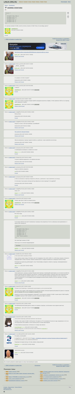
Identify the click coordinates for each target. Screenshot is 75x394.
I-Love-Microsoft (18, 327)
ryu (15, 171)
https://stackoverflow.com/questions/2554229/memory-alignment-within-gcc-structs (32, 52)
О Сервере (5, 387)
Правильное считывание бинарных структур (52, 378)
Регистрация (64, 1)
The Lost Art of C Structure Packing (22, 131)
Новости (21, 1)
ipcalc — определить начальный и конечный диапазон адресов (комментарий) (49, 338)
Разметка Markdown (18, 387)
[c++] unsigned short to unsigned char (51, 376)
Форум (33, 1)
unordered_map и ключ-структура (50, 380)
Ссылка (6, 35)
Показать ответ (17, 56)
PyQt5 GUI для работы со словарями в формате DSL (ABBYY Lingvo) (60, 39)
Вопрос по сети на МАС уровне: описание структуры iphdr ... (22, 373)
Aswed (16, 193)
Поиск (45, 1)
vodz (16, 265)
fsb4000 (16, 248)
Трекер (41, 1)
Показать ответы (18, 106)
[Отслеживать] (68, 16)
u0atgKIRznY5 (14, 28)
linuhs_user (17, 54)
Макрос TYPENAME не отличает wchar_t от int (19, 376)
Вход (69, 1)
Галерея (25, 1)
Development (12, 5)
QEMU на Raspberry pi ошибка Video (14, 39)
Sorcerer (16, 215)
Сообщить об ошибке (7, 388)
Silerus (16, 152)
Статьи (29, 1)
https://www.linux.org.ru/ (8, 389)
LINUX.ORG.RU (10, 2)
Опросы (38, 1)
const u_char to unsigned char (15, 378)
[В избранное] (68, 13)
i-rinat (16, 352)
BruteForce (17, 344)
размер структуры (14, 7)
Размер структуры (13, 371)
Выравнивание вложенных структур (16, 380)
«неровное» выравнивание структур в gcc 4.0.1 (53, 374)
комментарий (12, 63)
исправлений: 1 (44, 328)
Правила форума (11, 387)
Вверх (70, 387)
